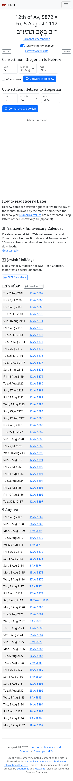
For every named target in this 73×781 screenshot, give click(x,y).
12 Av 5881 (36, 390)
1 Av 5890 (36, 677)
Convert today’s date (36, 51)
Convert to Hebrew (41, 79)
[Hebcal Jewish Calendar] (8, 4)
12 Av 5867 (36, 293)
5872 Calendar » (16, 277)
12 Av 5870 (36, 314)
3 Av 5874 (36, 565)
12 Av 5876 (36, 356)
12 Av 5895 (36, 488)
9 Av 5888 (36, 663)
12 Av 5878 (36, 369)
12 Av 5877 (36, 363)
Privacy (48, 747)
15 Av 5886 (36, 649)
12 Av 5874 (36, 342)
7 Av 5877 (36, 586)
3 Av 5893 (36, 697)
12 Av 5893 (36, 474)
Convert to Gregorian (22, 108)
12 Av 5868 (36, 300)
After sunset (14, 79)
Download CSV (35, 286)
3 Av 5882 (36, 621)
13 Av (66, 51)
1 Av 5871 (36, 545)
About (36, 747)
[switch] (22, 45)
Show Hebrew (39, 46)
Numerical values (30, 215)
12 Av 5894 (36, 481)
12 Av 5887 (36, 432)
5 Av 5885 (36, 642)
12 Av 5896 (36, 494)
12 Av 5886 (36, 425)
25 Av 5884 (36, 635)
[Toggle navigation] (66, 4)
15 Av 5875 (36, 572)
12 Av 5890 (36, 453)
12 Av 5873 (36, 335)
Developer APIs (43, 751)
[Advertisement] (36, 158)
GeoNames (23, 768)
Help (59, 747)
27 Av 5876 (36, 579)
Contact (25, 751)
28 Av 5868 (36, 524)
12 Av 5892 (36, 467)
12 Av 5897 (36, 501)
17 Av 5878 (36, 593)
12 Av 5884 (36, 411)
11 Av (7, 51)
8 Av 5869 (36, 531)
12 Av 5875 (36, 349)
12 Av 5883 (36, 404)
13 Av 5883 (36, 628)
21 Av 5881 (36, 614)
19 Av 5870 (36, 538)
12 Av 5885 (36, 418)
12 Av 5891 (36, 460)
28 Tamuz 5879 (39, 600)
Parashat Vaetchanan (36, 39)
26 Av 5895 (36, 711)
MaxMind (40, 768)
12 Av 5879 (36, 376)
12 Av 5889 (36, 446)
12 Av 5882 (36, 397)
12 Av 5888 (36, 439)
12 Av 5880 (36, 383)
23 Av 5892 (36, 690)
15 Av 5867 (36, 517)
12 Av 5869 (36, 307)
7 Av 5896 (36, 718)
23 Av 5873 (36, 558)
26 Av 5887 (36, 656)
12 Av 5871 (36, 321)
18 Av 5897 (36, 725)
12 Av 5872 (36, 328)
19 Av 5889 (36, 670)
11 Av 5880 (36, 607)
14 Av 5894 (36, 704)
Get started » (10, 250)
